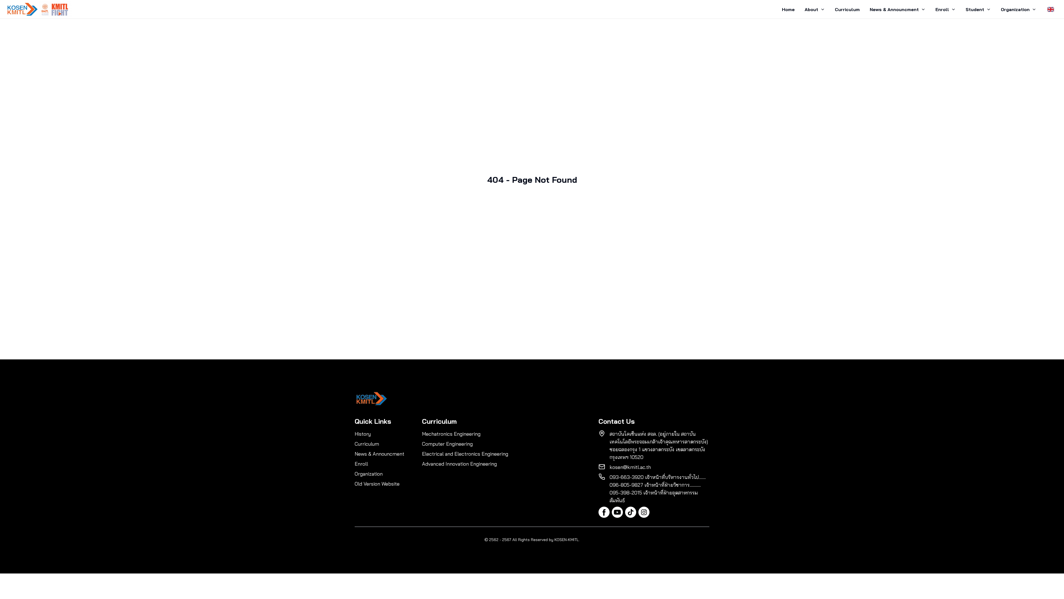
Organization (1015, 9)
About (811, 9)
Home (788, 9)
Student (975, 9)
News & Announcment (894, 9)
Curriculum (847, 9)
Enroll (942, 9)
